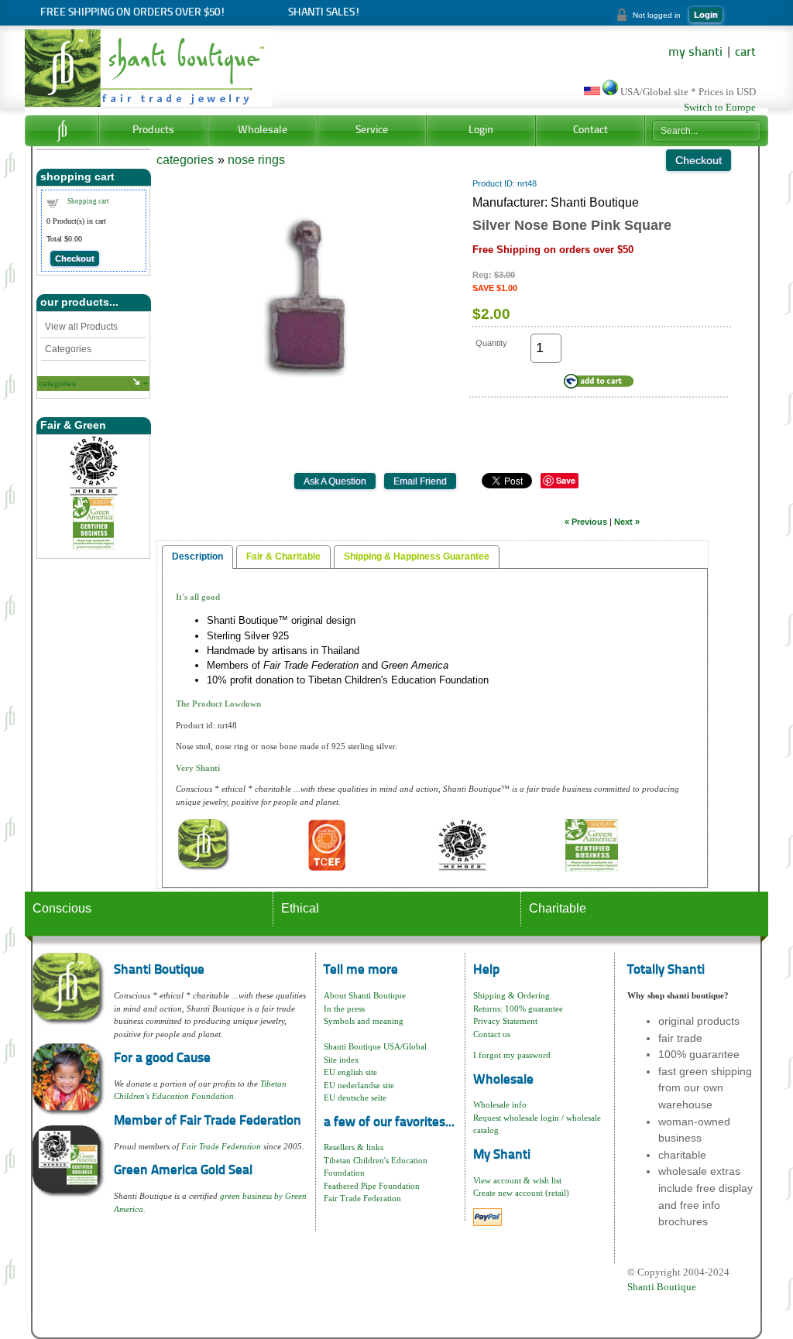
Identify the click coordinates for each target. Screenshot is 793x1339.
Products (153, 130)
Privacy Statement (505, 1021)
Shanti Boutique (661, 1287)
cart (745, 52)
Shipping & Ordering (511, 995)
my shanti (695, 52)
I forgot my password (512, 1055)
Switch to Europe (720, 107)
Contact (590, 130)
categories (57, 383)
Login (706, 14)
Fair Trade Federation (221, 1146)
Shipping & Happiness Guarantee (416, 556)
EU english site (350, 1072)
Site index (341, 1059)
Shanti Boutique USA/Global (375, 1046)
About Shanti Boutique (365, 995)
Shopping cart (88, 201)
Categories (68, 349)
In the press (344, 1008)
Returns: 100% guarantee (518, 1008)
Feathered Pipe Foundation (372, 1185)
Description (197, 556)
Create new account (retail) (521, 1192)
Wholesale (262, 130)
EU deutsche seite (355, 1097)
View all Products (81, 326)
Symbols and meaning (363, 1021)
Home (61, 130)
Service (371, 130)
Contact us (491, 1034)
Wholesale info (500, 1104)
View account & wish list (517, 1180)
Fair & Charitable (283, 556)
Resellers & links (353, 1147)
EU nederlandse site (359, 1085)
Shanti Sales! (324, 13)
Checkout (74, 258)
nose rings (256, 159)
